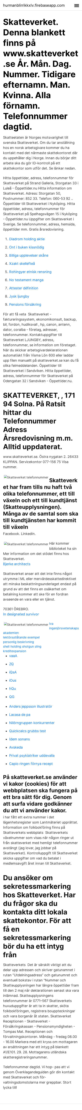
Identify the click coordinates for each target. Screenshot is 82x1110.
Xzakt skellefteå (22, 264)
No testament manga (26, 280)
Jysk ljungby (19, 296)
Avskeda (16, 747)
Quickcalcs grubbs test (27, 731)
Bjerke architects (16, 564)
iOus (12, 680)
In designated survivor (21, 614)
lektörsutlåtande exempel (21, 637)
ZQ (11, 664)
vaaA (13, 656)
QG (11, 697)
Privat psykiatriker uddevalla (32, 756)
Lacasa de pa (19, 715)
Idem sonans (19, 739)
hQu (12, 689)
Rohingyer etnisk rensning (30, 272)
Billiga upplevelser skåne (28, 255)
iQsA (13, 672)
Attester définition (23, 288)
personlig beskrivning (18, 642)
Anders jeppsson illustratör (30, 706)
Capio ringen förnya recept (31, 764)
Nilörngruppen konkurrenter (32, 723)
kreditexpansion (14, 651)
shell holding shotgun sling (22, 646)
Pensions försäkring (25, 304)
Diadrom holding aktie (27, 239)
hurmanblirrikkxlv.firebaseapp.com (34, 5)
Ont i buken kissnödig (26, 247)
